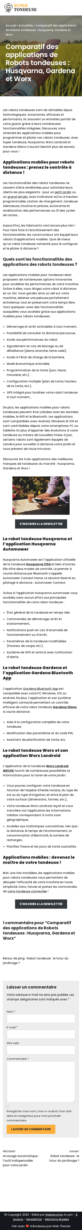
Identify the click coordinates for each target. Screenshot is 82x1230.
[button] (68, 8)
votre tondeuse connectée (27, 891)
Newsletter (34, 1219)
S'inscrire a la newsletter (41, 524)
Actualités (26, 25)
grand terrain (17, 197)
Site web (13, 1043)
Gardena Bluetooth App (40, 689)
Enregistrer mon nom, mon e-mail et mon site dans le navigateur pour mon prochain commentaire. (39, 1115)
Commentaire (18, 1059)
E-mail (12, 1027)
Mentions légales (57, 1219)
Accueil (11, 25)
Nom (11, 1012)
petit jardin (63, 192)
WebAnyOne (54, 1215)
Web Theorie (61, 1226)
